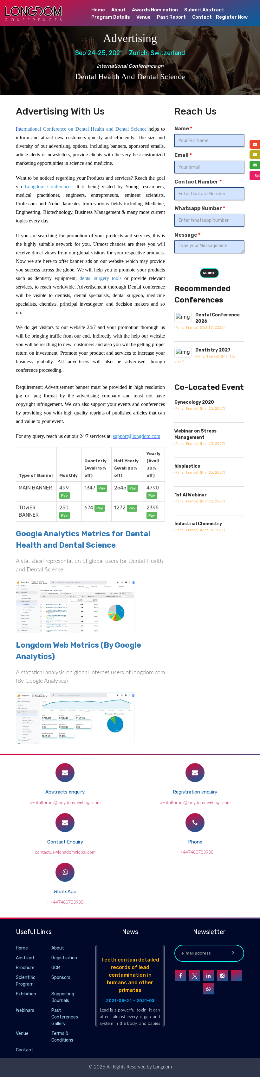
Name (183, 129)
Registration (64, 958)
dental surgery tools (100, 278)
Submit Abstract (204, 10)
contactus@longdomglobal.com (65, 852)
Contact (202, 17)
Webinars (25, 1010)
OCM (55, 967)
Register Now (232, 17)
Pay (64, 495)
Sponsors (60, 977)
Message (187, 235)
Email (183, 155)
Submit (209, 273)
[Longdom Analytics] (75, 718)
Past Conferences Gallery (64, 1017)
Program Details (110, 17)
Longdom (162, 1067)
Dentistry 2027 (213, 350)
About (118, 10)
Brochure (25, 967)
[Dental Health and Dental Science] (75, 610)
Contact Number (198, 182)
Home (98, 10)
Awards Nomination (155, 10)
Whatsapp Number (199, 208)
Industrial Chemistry (198, 523)
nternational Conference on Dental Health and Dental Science (81, 129)
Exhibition (26, 994)
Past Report (171, 17)
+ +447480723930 (195, 852)
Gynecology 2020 (194, 402)
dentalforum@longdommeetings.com (65, 802)
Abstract (25, 958)
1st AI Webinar (190, 495)
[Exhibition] (50, 994)
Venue (143, 17)
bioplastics (187, 466)
